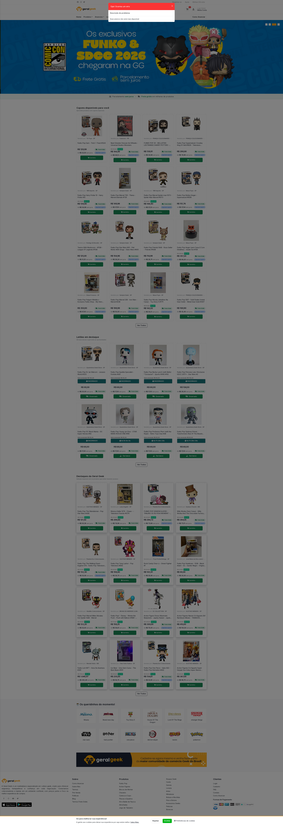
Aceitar (167, 821)
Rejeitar (155, 821)
